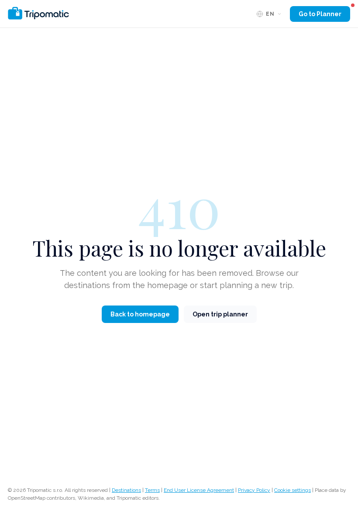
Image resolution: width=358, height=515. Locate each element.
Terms (152, 490)
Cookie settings (292, 490)
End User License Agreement (199, 490)
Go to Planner (320, 13)
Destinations (126, 490)
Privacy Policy (254, 490)
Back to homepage (140, 314)
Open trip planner (220, 314)
